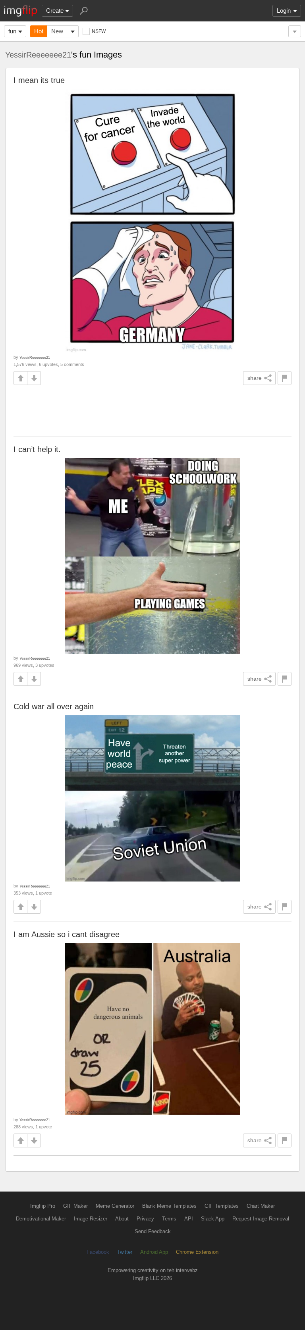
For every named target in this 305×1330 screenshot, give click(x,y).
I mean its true (39, 80)
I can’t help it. (37, 449)
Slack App (212, 1219)
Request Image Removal (260, 1219)
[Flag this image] (284, 378)
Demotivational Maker (41, 1219)
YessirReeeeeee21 (38, 54)
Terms (169, 1219)
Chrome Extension (197, 1252)
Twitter (124, 1252)
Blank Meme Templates (169, 1206)
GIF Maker (75, 1206)
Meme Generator (115, 1206)
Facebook (98, 1252)
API (188, 1219)
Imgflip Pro (42, 1206)
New (57, 31)
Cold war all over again (54, 706)
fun (12, 31)
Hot (38, 31)
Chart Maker (261, 1206)
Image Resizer (90, 1219)
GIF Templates (222, 1206)
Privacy (145, 1219)
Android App (154, 1252)
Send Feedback (153, 1231)
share (254, 378)
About (122, 1219)
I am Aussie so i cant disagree (67, 934)
